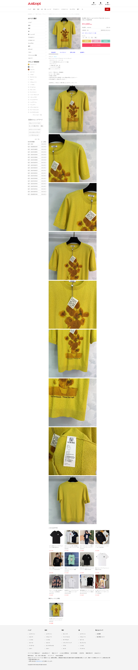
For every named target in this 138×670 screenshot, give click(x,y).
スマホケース (64, 9)
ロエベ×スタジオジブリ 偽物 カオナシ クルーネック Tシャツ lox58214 (86, 547)
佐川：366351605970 (32, 162)
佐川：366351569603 (32, 178)
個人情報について (100, 636)
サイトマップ (51, 655)
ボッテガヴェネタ (34, 112)
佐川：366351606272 (32, 165)
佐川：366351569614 (32, 181)
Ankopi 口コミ (98, 653)
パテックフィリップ (67, 642)
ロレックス (32, 89)
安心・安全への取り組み (40, 655)
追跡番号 (82, 52)
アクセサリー (56, 9)
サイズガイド (63, 52)
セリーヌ (32, 72)
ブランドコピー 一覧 (37, 114)
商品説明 (53, 52)
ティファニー (33, 92)
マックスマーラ (34, 99)
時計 (38, 9)
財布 (34, 9)
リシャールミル (66, 636)
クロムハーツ (33, 82)
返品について (55, 653)
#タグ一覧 (37, 139)
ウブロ (64, 645)
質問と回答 (72, 52)
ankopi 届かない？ (46, 653)
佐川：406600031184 (32, 194)
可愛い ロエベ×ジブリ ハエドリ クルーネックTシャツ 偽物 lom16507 (71, 569)
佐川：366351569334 (32, 186)
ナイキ (31, 67)
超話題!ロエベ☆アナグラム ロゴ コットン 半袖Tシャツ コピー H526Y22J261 (72, 592)
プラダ (31, 74)
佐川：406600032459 (32, 146)
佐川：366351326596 (32, 154)
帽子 (78, 9)
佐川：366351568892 (32, 149)
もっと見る (43, 141)
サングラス (72, 9)
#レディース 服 (93, 33)
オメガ (64, 648)
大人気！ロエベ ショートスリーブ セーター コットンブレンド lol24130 (56, 620)
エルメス (32, 69)
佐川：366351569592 (32, 183)
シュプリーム (33, 102)
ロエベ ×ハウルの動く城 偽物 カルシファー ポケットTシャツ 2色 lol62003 (72, 547)
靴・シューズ (48, 9)
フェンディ (32, 104)
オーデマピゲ (66, 639)
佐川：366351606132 (32, 167)
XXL (95, 37)
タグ (83, 33)
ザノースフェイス (34, 109)
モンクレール (33, 77)
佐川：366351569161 (32, 188)
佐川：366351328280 (32, 159)
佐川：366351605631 (32, 173)
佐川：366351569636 (32, 175)
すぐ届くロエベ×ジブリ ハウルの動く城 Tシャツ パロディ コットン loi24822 (102, 592)
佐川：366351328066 (32, 157)
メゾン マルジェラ (34, 94)
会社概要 (99, 633)
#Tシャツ (87, 33)
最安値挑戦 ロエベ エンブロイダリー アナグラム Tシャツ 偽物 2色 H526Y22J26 (87, 592)
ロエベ (31, 79)
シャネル (32, 84)
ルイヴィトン (33, 64)
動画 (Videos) (30, 655)
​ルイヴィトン (83, 633)
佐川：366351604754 (32, 191)
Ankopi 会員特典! (59, 655)
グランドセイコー (34, 107)
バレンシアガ (33, 97)
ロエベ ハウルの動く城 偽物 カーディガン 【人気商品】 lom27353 (55, 592)
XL (92, 37)
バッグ (29, 9)
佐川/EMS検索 (74, 653)
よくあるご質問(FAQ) (64, 653)
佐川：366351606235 (32, 170)
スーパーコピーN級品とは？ (34, 653)
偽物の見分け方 (89, 653)
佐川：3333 (30, 144)
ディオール (32, 87)
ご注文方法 (81, 653)
